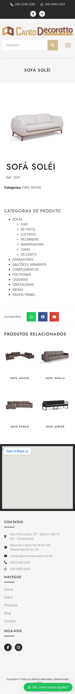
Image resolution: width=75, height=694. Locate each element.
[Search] (53, 45)
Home (8, 589)
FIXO (24, 224)
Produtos (11, 605)
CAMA (25, 249)
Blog (7, 613)
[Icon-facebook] (33, 14)
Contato (10, 621)
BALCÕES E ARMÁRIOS (29, 264)
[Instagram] (42, 14)
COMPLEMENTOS (25, 269)
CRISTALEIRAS (23, 284)
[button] (68, 45)
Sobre (8, 597)
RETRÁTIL (28, 229)
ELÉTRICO (28, 234)
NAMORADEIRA (32, 244)
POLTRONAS (21, 274)
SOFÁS (17, 219)
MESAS (17, 289)
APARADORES (22, 259)
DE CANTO (29, 254)
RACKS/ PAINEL (23, 294)
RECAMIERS (30, 239)
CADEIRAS (20, 279)
